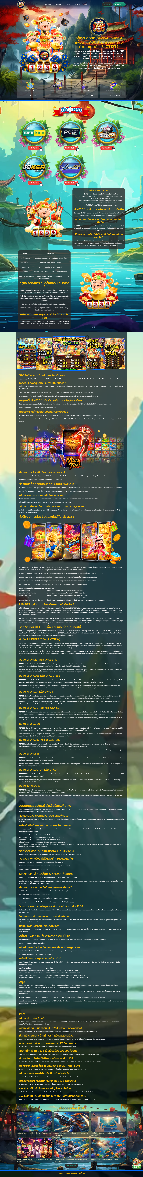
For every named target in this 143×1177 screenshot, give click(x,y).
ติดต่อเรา (87, 4)
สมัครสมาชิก (119, 4)
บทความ (78, 4)
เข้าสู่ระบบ (107, 4)
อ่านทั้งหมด (71, 1165)
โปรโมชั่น (58, 4)
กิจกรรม (68, 4)
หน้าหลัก (48, 4)
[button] (23, 44)
